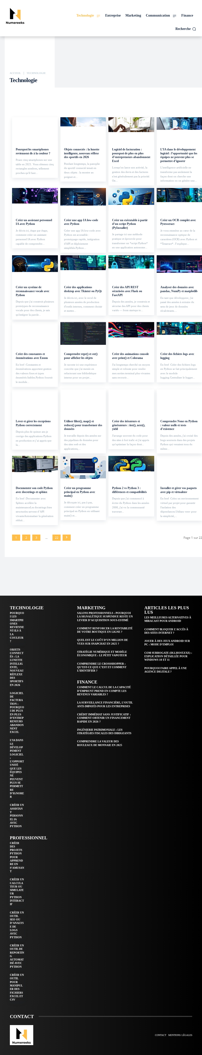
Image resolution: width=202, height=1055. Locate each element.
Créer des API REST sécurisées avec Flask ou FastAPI (127, 291)
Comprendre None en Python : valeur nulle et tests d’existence (179, 425)
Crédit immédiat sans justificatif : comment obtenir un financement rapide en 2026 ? (104, 718)
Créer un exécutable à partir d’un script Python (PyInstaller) (130, 224)
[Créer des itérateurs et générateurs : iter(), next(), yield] (131, 400)
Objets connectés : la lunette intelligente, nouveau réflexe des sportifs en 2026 (81, 153)
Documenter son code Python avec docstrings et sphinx (34, 490)
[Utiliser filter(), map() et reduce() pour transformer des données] (83, 400)
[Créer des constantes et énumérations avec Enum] (35, 333)
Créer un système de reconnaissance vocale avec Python (32, 291)
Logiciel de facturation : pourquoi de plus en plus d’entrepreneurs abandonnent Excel (131, 155)
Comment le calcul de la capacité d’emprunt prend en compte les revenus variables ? (104, 691)
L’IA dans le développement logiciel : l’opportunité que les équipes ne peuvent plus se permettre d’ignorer (178, 155)
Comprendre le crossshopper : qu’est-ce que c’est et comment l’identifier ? (101, 667)
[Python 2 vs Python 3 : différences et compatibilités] (131, 467)
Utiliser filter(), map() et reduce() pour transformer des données (83, 425)
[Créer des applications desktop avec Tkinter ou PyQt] (83, 266)
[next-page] (67, 538)
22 (56, 538)
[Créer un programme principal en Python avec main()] (83, 467)
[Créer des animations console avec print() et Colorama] (131, 333)
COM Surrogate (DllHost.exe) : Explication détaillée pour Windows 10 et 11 (168, 656)
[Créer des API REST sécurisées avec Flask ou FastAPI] (131, 266)
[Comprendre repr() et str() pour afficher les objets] (83, 333)
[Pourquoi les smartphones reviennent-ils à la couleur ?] (35, 128)
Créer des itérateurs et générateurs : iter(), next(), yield (128, 425)
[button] (185, 29)
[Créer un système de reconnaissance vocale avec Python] (35, 266)
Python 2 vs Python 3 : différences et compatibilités (129, 490)
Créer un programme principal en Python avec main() (79, 491)
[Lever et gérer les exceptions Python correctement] (35, 400)
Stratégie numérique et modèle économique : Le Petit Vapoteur (102, 653)
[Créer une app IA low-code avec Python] (83, 199)
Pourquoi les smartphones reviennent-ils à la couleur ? (33, 151)
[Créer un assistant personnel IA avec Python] (35, 199)
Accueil (15, 73)
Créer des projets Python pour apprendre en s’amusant (17, 857)
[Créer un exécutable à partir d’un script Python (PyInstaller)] (131, 199)
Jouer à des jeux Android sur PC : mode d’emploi (167, 642)
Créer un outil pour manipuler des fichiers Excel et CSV (17, 987)
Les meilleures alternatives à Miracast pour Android (167, 619)
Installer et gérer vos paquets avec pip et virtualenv (178, 490)
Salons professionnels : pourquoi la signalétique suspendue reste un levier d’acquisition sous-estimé (105, 616)
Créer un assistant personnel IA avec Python (34, 222)
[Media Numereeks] (27, 15)
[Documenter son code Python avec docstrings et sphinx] (35, 467)
